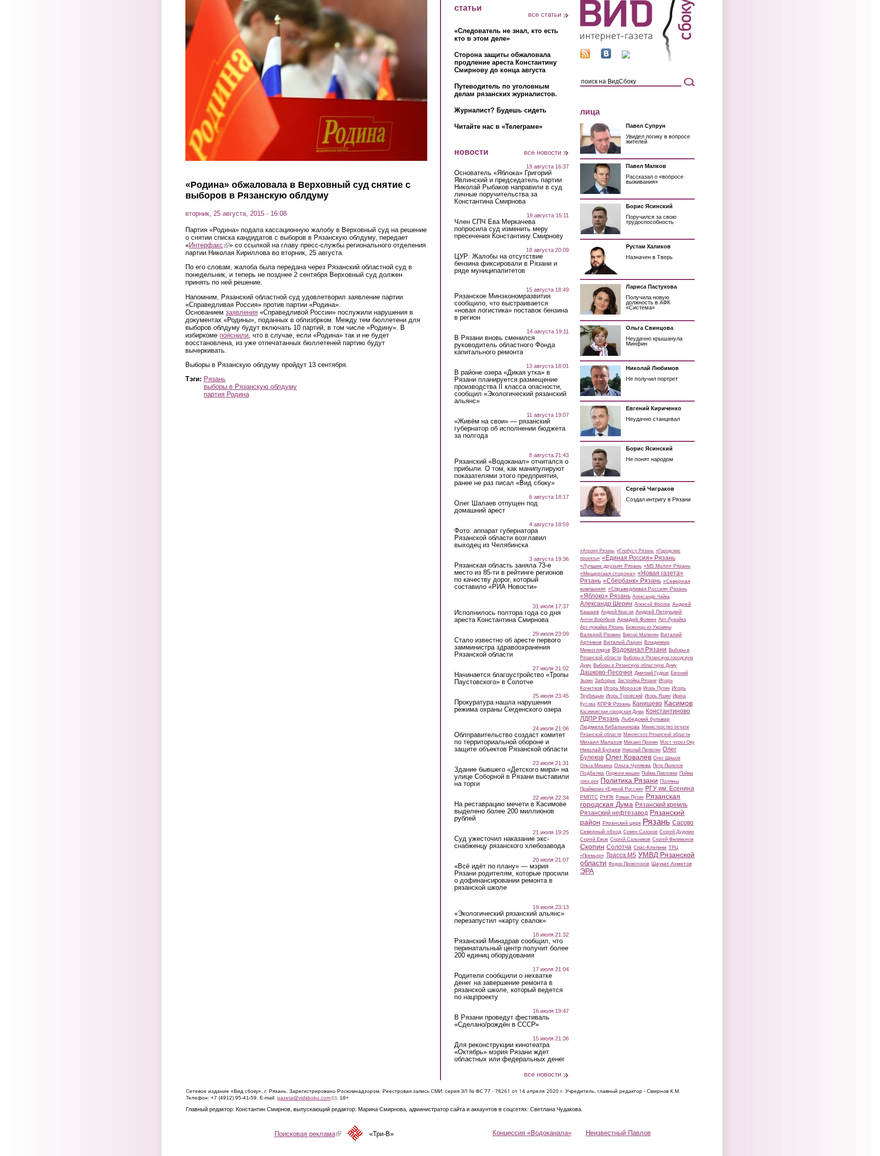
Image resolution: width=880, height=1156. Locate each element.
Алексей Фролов (652, 604)
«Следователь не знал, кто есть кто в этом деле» (506, 34)
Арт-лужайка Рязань (602, 627)
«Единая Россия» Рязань (638, 557)
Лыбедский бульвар (645, 719)
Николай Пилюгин (641, 749)
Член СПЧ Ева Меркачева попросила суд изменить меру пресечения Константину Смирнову (508, 229)
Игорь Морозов (622, 688)
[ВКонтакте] (606, 56)
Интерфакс (209, 245)
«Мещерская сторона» (608, 573)
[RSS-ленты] (585, 56)
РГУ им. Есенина (669, 788)
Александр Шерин (606, 603)
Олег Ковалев (628, 757)
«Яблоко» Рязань (605, 596)
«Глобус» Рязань (635, 550)
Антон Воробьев (597, 619)
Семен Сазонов (640, 831)
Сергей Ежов (594, 839)
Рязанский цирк (621, 823)
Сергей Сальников (630, 839)
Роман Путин (630, 797)
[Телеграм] (626, 56)
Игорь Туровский (624, 695)
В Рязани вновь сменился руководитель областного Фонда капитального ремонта (504, 345)
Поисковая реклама (307, 1134)
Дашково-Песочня (606, 672)
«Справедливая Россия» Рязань (647, 588)
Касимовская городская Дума (612, 711)
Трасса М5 (621, 855)
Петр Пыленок (668, 765)
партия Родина (226, 394)
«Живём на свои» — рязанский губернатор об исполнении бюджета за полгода (509, 428)
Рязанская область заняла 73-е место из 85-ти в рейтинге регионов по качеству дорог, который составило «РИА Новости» (508, 576)
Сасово (683, 822)
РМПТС (589, 797)
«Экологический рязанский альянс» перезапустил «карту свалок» (509, 917)
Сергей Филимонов (673, 839)
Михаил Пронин (641, 742)
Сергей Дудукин (676, 831)
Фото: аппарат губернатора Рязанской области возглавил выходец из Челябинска (500, 538)
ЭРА (587, 871)
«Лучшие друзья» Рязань (611, 566)
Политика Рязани (629, 780)
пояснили (234, 335)
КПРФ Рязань (613, 704)
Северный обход (600, 831)
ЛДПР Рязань (599, 718)
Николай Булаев (600, 749)
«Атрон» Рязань (597, 550)
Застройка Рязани (637, 680)
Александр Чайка (651, 596)
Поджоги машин (623, 773)
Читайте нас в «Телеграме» (498, 126)
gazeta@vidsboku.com (307, 1098)
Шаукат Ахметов (671, 863)
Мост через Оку (677, 742)
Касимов (678, 703)
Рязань (215, 379)
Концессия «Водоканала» (531, 1133)
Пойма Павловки (659, 773)
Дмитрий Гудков (652, 672)
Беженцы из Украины (648, 627)
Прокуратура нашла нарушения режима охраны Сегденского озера (507, 706)
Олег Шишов (666, 757)
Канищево (647, 703)
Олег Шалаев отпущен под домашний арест (496, 507)
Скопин (592, 846)
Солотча (619, 847)
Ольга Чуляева (632, 765)
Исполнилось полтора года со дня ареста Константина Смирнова (507, 616)
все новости (542, 152)
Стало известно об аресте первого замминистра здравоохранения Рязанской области (507, 647)
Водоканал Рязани (639, 649)
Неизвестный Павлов (618, 1133)
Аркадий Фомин (636, 619)
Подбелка (592, 773)
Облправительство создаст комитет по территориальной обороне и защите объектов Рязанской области (510, 742)
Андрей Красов (617, 611)
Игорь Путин (656, 688)
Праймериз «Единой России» (611, 789)
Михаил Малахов (601, 742)
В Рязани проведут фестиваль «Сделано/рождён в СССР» (501, 1021)
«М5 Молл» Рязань (667, 566)
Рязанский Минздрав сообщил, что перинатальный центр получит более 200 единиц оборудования (511, 948)
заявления (242, 312)
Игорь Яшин (658, 695)
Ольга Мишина (596, 765)
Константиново (668, 711)
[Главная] (637, 60)
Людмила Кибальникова (610, 726)
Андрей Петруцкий (659, 611)
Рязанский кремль (661, 804)
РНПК (607, 797)
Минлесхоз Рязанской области (656, 734)
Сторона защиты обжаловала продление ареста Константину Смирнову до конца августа (505, 62)
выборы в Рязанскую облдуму (250, 386)
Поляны (669, 781)
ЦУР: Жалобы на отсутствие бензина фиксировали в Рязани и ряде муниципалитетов (505, 263)
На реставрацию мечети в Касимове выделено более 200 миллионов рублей (510, 811)
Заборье (605, 680)
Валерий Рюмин (600, 634)
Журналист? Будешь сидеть (500, 110)
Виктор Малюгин (640, 634)
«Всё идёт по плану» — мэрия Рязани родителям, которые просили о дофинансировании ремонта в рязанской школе (511, 877)
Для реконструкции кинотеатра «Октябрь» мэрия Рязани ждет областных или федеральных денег (509, 1052)
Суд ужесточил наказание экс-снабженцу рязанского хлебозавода (509, 842)
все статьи (544, 14)
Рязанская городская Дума (630, 800)
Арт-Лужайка (672, 619)
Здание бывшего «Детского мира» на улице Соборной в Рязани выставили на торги (511, 776)
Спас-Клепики (650, 847)
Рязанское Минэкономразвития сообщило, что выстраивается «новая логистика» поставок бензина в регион (511, 307)
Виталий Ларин (622, 642)
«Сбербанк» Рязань (632, 580)
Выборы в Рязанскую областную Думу (635, 665)
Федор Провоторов (629, 863)
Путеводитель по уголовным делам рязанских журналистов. (505, 90)
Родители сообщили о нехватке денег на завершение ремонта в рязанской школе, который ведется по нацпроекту (508, 986)
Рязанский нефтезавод (614, 812)
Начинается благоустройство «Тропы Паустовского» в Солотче (511, 678)
